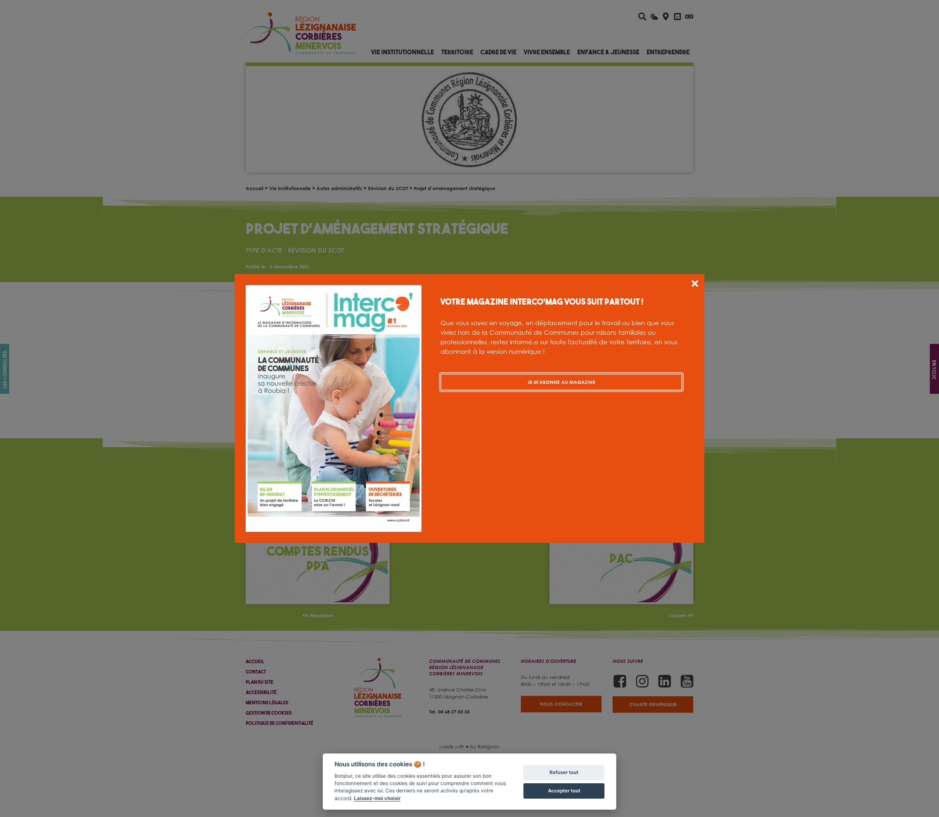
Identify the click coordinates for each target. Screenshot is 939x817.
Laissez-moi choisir (377, 798)
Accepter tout (564, 791)
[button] (694, 284)
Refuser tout (563, 772)
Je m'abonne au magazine (561, 382)
